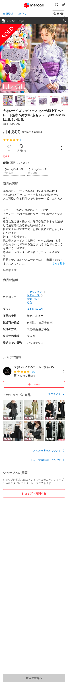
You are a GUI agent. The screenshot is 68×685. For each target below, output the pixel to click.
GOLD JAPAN (35, 309)
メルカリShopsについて (47, 450)
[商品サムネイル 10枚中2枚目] (20, 100)
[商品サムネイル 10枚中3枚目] (31, 100)
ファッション (34, 291)
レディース (33, 295)
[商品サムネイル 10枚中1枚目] (8, 100)
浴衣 (29, 302)
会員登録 (8, 13)
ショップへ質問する (34, 493)
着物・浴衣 (33, 298)
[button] (56, 5)
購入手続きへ (34, 678)
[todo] (63, 5)
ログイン (22, 13)
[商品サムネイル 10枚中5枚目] (54, 100)
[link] (56, 394)
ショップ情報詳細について (45, 460)
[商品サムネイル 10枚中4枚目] (43, 100)
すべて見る (54, 393)
